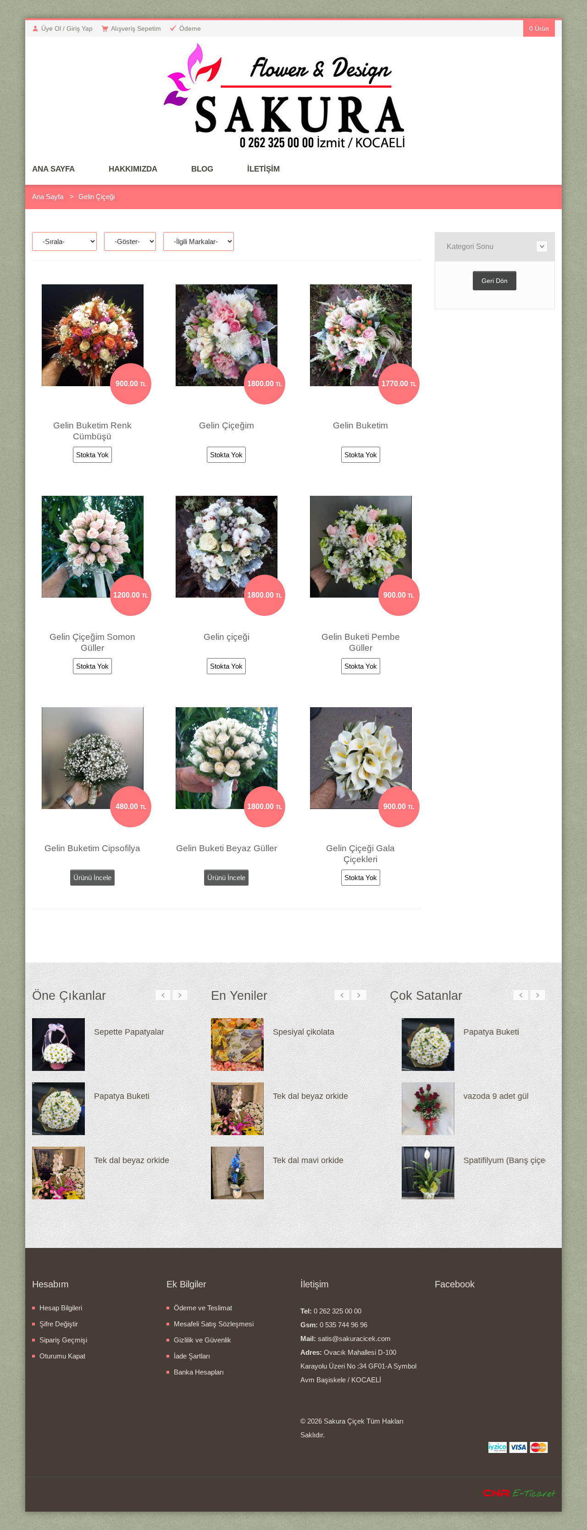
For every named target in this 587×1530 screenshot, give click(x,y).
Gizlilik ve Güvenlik (202, 1340)
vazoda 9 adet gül (484, 1096)
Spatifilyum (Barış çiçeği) (318, 1096)
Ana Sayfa (53, 169)
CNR (497, 1493)
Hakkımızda (133, 169)
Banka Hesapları (199, 1372)
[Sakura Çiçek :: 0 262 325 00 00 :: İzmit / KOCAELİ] (293, 98)
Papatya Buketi (122, 1096)
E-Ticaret (534, 1494)
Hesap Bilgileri (60, 1308)
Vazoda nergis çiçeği (311, 1032)
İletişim (263, 169)
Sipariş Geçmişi (63, 1340)
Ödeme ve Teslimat (203, 1308)
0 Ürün (539, 28)
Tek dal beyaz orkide (131, 1160)
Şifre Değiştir (58, 1324)
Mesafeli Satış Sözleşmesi (214, 1324)
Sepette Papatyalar (129, 1032)
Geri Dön (495, 280)
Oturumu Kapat (62, 1356)
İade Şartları (192, 1356)
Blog (202, 169)
